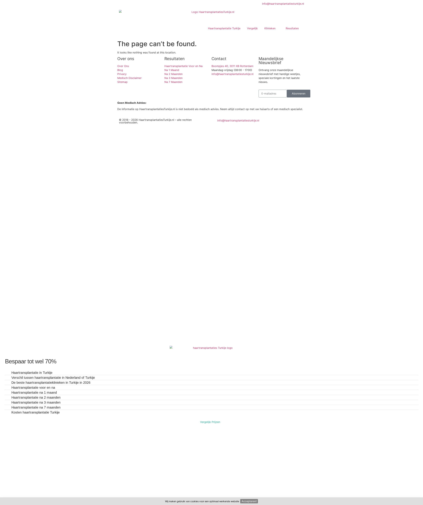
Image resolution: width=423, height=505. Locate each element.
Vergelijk (252, 28)
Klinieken (269, 28)
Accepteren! (249, 501)
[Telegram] (217, 126)
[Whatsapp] (226, 126)
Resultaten (292, 28)
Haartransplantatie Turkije (224, 28)
